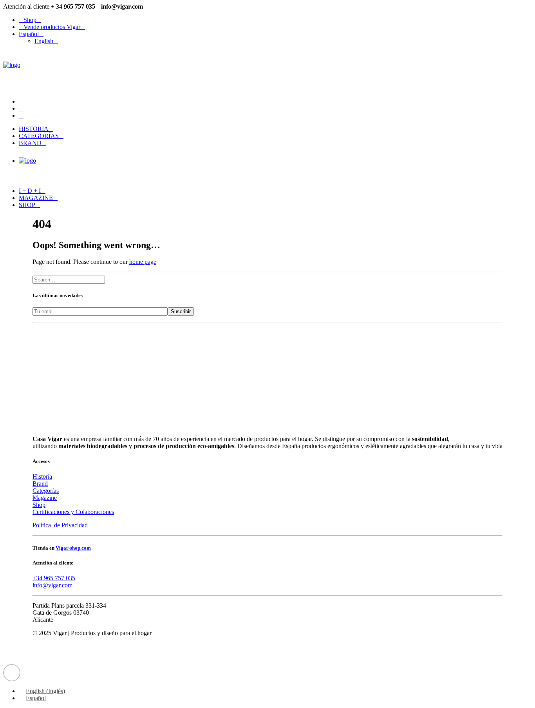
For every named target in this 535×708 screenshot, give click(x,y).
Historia (34, 128)
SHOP (27, 205)
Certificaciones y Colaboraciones (73, 511)
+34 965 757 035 (54, 578)
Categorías (39, 136)
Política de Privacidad (60, 525)
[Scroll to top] (11, 672)
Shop (29, 19)
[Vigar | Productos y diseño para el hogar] (267, 71)
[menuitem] (275, 20)
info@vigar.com (52, 585)
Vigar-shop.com (73, 548)
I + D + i (30, 190)
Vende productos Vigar (51, 27)
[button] (21, 101)
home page (142, 261)
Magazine (36, 197)
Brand (30, 143)
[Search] (72, 279)
